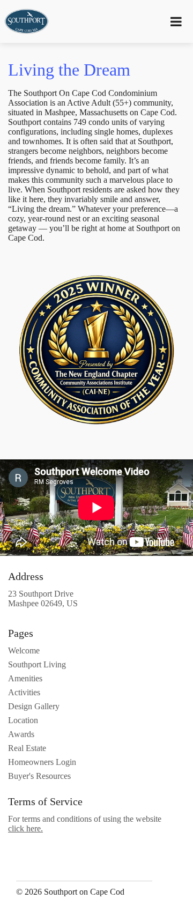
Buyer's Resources (39, 775)
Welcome (24, 650)
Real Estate (27, 748)
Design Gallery (34, 706)
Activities (24, 692)
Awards (21, 734)
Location (23, 720)
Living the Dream (69, 69)
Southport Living (37, 664)
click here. (25, 828)
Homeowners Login (42, 762)
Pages (20, 633)
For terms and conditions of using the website (84, 823)
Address (25, 576)
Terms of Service (45, 801)
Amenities (25, 678)
